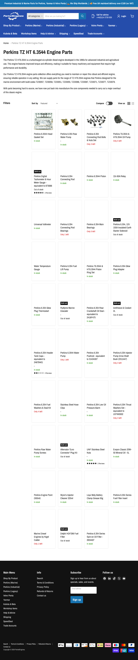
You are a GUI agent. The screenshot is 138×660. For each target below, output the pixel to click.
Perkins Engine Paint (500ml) (43, 496)
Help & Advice (47, 33)
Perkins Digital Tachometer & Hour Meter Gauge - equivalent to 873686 (43, 181)
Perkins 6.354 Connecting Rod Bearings (67, 227)
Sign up (77, 599)
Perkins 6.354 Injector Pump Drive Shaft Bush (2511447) (122, 356)
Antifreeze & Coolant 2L (122, 309)
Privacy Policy (43, 586)
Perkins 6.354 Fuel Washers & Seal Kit (42, 406)
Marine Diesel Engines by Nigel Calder (41, 537)
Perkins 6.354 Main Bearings (95, 226)
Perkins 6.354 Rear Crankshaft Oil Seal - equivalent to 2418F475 (96, 312)
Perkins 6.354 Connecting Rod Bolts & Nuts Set (96, 137)
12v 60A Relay (119, 176)
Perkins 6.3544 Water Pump (69, 354)
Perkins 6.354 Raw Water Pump (68, 135)
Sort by (35, 103)
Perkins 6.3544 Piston (96, 176)
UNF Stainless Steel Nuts (95, 451)
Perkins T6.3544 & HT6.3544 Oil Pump (121, 135)
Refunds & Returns (45, 591)
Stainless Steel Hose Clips (69, 406)
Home (6, 43)
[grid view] (129, 103)
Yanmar (112, 25)
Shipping (63, 33)
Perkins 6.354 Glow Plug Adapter (121, 267)
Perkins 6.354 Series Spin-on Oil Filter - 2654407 (96, 537)
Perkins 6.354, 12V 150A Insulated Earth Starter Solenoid (122, 227)
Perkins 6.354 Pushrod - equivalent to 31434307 (96, 356)
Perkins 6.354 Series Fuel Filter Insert (122, 496)
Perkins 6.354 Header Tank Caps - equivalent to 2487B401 (43, 357)
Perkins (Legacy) (78, 25)
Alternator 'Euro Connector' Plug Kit (68, 451)
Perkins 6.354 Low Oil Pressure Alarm (96, 406)
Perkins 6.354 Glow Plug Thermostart (42, 309)
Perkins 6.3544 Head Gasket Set (43, 135)
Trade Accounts (95, 33)
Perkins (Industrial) (55, 25)
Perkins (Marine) (33, 25)
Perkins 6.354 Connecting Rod (67, 178)
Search (40, 578)
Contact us (41, 595)
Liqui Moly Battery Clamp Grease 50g (95, 496)
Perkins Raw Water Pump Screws (42, 451)
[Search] (82, 16)
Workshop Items (29, 33)
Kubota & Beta (10, 33)
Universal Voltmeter (42, 224)
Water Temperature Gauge (42, 267)
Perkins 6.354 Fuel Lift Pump (68, 267)
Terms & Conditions (45, 582)
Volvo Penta (97, 25)
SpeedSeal (79, 33)
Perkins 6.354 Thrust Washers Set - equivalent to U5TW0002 (122, 409)
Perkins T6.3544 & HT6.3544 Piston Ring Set (95, 269)
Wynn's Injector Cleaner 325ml (67, 496)
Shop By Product (11, 25)
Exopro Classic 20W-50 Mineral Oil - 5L (122, 451)
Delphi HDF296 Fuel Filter (69, 535)
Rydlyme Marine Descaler (67, 309)
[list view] (133, 103)
